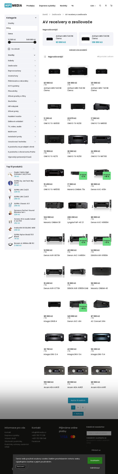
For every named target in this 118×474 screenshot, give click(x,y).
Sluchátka (12, 101)
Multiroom (12, 131)
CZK (92, 6)
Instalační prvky (15, 136)
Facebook (36, 441)
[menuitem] (32, 6)
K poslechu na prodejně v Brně (21, 147)
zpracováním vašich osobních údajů (97, 441)
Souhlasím (94, 460)
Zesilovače (12, 66)
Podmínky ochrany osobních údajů (17, 445)
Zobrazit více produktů (78, 50)
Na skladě (23, 49)
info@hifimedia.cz (39, 432)
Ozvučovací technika (17, 142)
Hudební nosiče (14, 116)
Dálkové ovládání (15, 121)
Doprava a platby (12, 435)
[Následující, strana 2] (78, 407)
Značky (11, 23)
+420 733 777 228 (38, 435)
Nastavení (21, 466)
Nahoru (79, 414)
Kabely (11, 60)
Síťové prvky (13, 111)
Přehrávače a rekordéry (18, 81)
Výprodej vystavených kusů (19, 157)
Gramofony (13, 76)
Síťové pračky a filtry (17, 96)
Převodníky (12, 91)
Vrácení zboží (10, 438)
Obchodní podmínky (13, 441)
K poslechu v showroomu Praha (21, 152)
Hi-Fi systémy (13, 86)
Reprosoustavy (14, 71)
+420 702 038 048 (39, 438)
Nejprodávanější (55, 57)
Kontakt (8, 432)
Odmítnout (95, 468)
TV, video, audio (15, 126)
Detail (107, 186)
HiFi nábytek (13, 106)
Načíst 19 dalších (78, 400)
